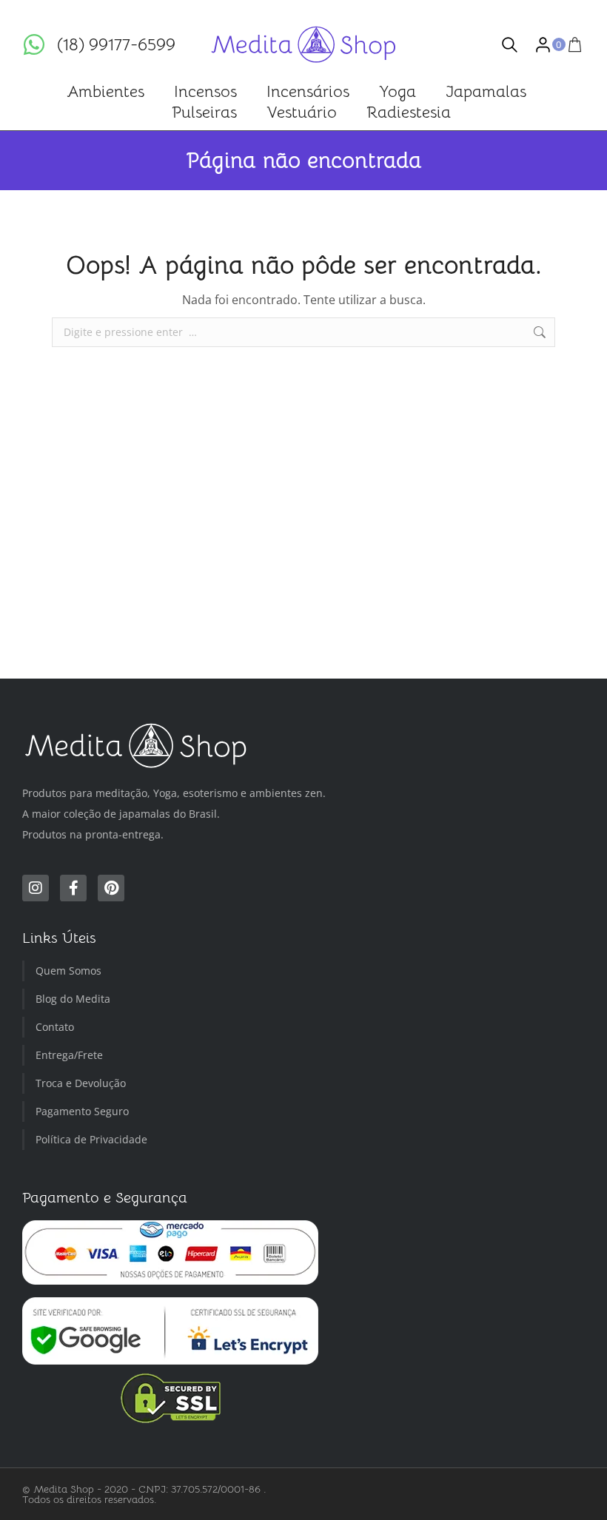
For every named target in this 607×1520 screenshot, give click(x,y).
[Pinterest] (111, 888)
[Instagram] (35, 888)
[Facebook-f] (73, 888)
